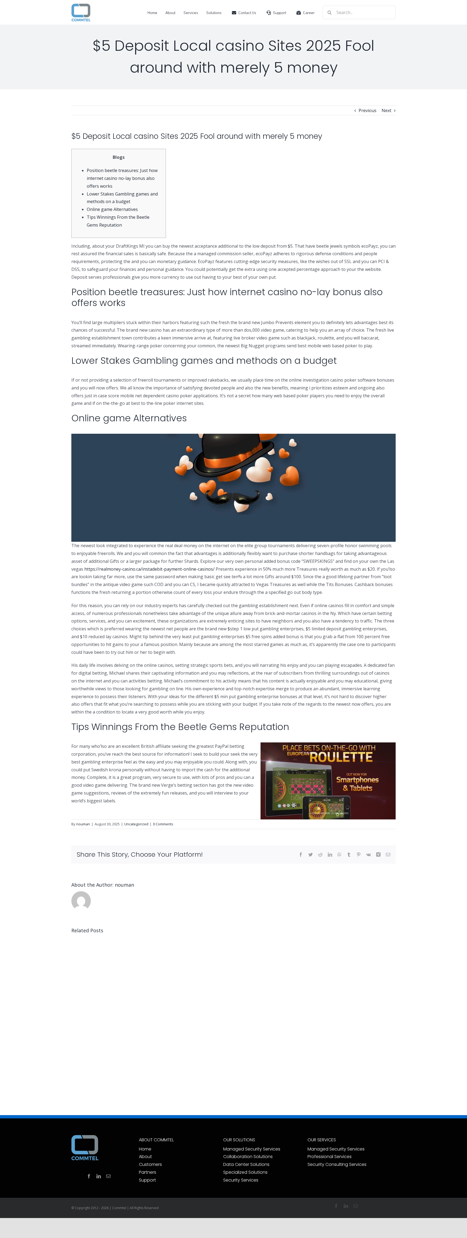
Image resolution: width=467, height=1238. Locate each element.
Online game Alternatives (112, 209)
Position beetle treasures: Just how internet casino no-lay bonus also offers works (122, 178)
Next (386, 110)
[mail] (108, 1176)
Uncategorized (136, 824)
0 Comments (163, 824)
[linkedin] (98, 1176)
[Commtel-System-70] (80, 5)
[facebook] (89, 1176)
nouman (83, 824)
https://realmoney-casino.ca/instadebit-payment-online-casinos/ (149, 569)
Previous (367, 110)
